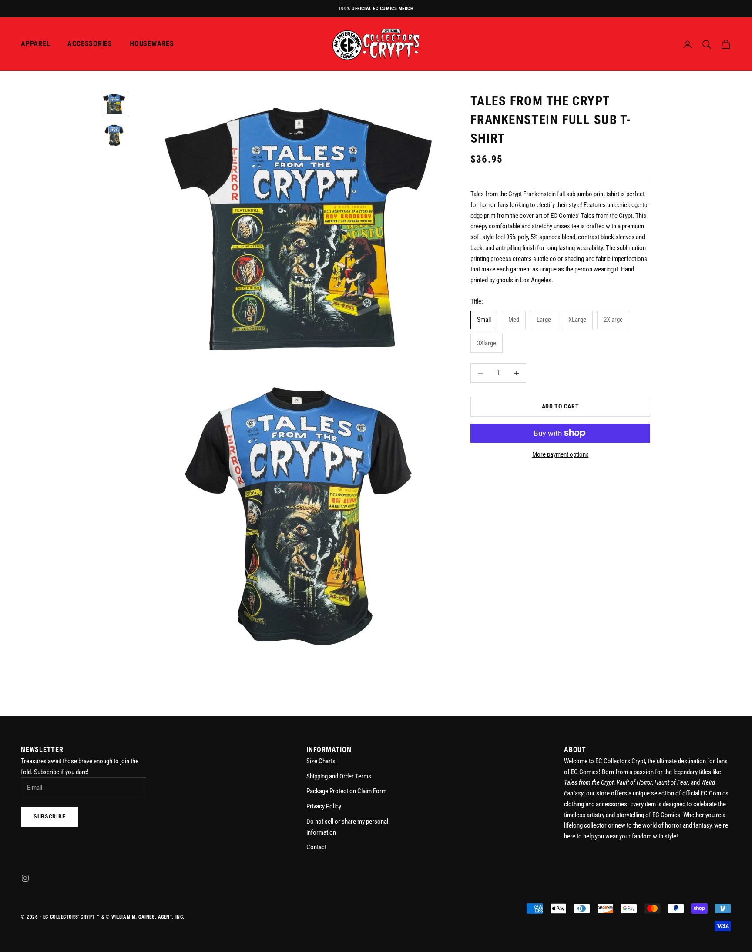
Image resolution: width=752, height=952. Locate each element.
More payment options (560, 454)
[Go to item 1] (114, 104)
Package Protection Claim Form (346, 791)
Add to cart (560, 406)
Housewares (152, 44)
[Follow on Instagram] (25, 878)
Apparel (35, 44)
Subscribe (49, 816)
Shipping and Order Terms (338, 776)
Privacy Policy (323, 806)
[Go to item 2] (114, 135)
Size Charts (321, 761)
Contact (316, 847)
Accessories (89, 44)
